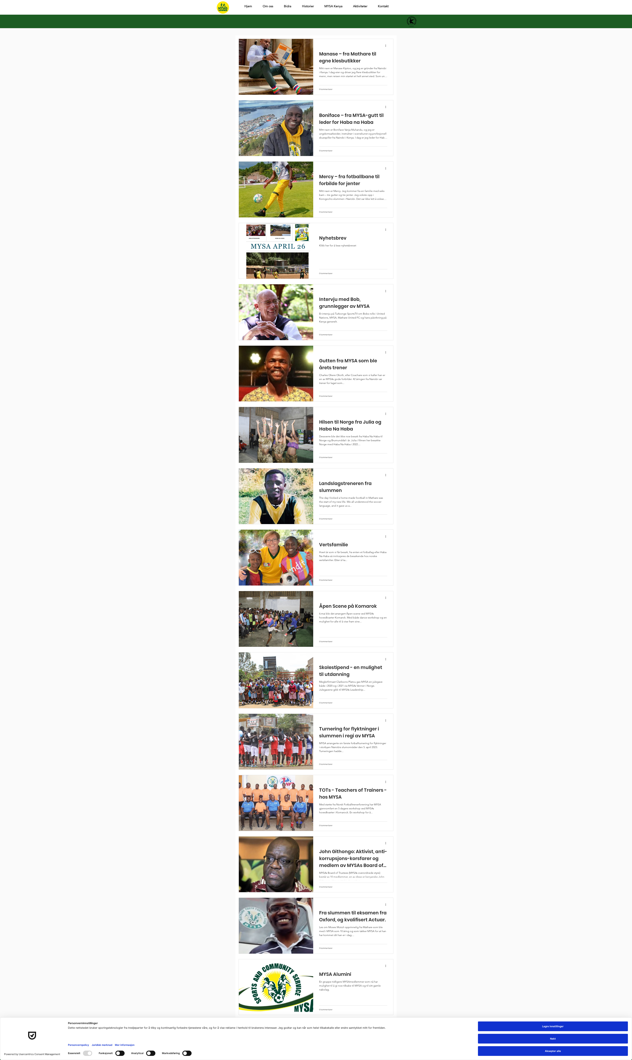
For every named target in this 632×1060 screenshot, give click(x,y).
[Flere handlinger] (387, 46)
